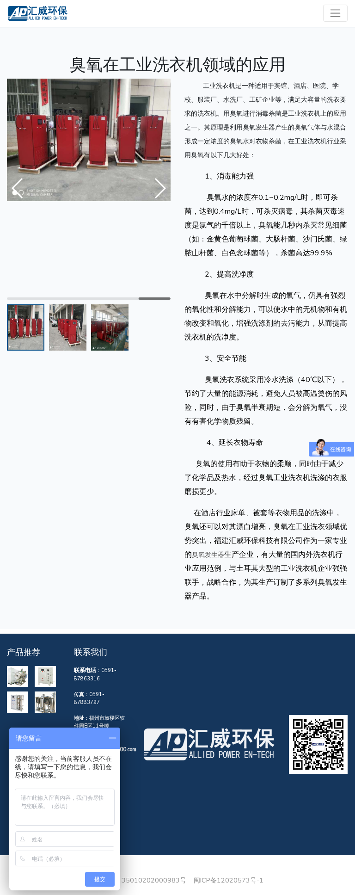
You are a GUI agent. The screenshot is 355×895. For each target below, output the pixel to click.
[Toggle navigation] (335, 13)
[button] (159, 188)
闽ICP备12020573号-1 (228, 880)
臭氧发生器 (208, 554)
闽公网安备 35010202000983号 (136, 880)
